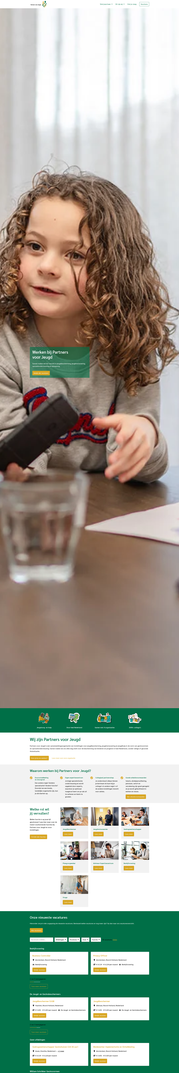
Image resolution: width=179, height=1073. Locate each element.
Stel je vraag (131, 4)
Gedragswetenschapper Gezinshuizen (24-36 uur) (55, 1047)
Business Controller (41, 955)
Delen (115, 940)
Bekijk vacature (39, 970)
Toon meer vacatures (38, 986)
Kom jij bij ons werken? (39, 758)
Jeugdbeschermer (101, 1001)
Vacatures (144, 4)
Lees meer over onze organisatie (63, 758)
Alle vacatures (36, 930)
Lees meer (68, 834)
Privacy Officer (100, 955)
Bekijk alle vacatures (41, 373)
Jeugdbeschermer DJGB (43, 1001)
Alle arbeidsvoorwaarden (136, 797)
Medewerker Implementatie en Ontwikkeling (113, 1047)
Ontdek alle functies (38, 837)
